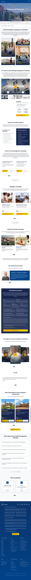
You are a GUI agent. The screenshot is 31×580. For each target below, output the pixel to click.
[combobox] (7, 306)
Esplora (11, 420)
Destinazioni (5, 25)
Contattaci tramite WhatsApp (24, 562)
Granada (2, 546)
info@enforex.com (23, 563)
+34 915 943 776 (23, 561)
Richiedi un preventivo (15, 330)
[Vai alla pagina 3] (17, 18)
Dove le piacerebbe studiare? (7, 309)
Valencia (2, 553)
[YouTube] (22, 504)
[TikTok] (29, 504)
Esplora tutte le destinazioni (15, 429)
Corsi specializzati (13, 551)
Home (2, 25)
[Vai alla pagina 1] (14, 18)
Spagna (9, 25)
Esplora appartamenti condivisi (22, 213)
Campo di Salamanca (22, 548)
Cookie (13, 573)
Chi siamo (12, 561)
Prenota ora (5, 420)
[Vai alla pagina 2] (15, 18)
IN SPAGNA (2, 540)
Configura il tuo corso (22, 115)
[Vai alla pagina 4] (16, 92)
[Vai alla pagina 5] (17, 92)
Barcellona (2, 542)
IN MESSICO (2, 554)
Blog (11, 568)
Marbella (2, 548)
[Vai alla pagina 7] (21, 92)
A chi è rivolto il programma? (20, 313)
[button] (15, 442)
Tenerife (2, 552)
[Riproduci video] (15, 86)
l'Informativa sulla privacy (12, 531)
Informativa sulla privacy (9, 573)
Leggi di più (7, 490)
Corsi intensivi (12, 540)
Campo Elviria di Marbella (23, 546)
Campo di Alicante (22, 540)
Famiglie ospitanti (3, 561)
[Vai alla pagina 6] (19, 92)
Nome (4, 299)
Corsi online (12, 545)
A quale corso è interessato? (20, 309)
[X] (20, 504)
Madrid (2, 541)
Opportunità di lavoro (13, 566)
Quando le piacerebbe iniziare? (7, 313)
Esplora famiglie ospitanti (8, 213)
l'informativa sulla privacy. (11, 327)
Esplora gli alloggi (15, 222)
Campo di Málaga (22, 547)
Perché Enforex (12, 562)
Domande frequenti (13, 567)
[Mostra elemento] (4, 97)
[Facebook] (17, 504)
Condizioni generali (17, 573)
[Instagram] (24, 504)
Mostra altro (18, 471)
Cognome (17, 299)
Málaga (2, 547)
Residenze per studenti (4, 562)
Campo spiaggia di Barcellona (23, 541)
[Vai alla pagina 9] (22, 175)
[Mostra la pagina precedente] (8, 92)
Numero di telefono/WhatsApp (15, 304)
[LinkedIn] (26, 504)
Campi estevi (12, 541)
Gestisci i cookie (23, 573)
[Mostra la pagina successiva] (23, 92)
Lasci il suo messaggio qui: (7, 317)
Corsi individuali (13, 544)
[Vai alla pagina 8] (21, 175)
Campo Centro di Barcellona (23, 542)
